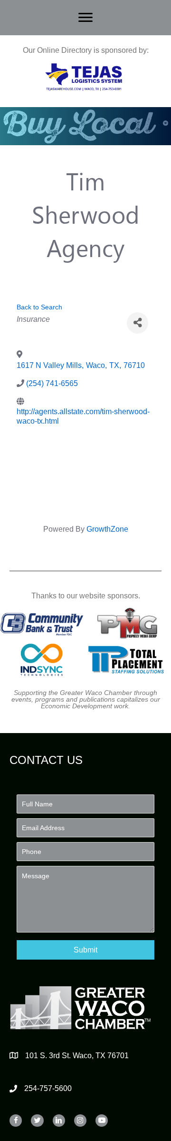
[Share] (137, 323)
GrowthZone (107, 529)
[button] (85, 950)
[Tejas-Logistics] (83, 77)
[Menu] (85, 18)
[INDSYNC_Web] (42, 659)
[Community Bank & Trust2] (42, 622)
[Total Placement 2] (129, 659)
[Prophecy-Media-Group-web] (129, 622)
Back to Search (39, 307)
